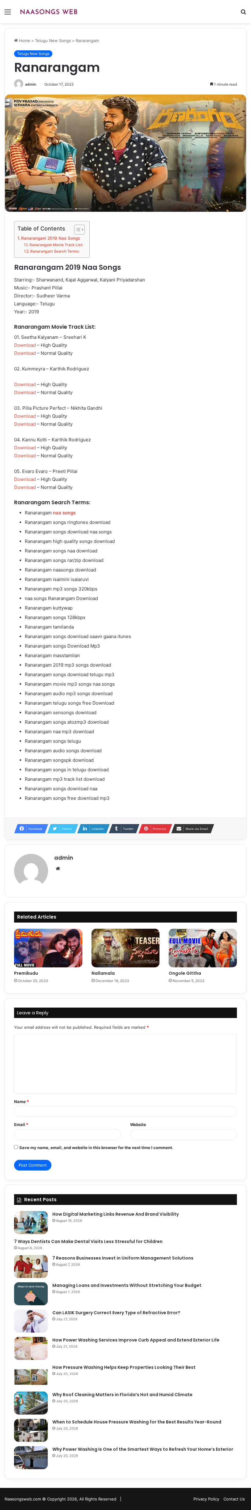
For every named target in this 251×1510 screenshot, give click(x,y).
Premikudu (26, 973)
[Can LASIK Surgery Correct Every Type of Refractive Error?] (31, 1321)
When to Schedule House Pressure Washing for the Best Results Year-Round (136, 1422)
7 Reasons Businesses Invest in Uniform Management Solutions (122, 1258)
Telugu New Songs (53, 40)
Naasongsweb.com (23, 1498)
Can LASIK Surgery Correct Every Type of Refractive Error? (116, 1313)
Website (138, 1124)
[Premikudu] (48, 948)
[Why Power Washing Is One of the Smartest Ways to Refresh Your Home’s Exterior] (31, 1457)
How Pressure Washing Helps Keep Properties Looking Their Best (124, 1367)
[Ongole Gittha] (203, 948)
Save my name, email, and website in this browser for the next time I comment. (96, 1147)
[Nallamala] (126, 948)
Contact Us (234, 1498)
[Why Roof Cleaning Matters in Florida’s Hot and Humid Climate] (31, 1403)
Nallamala (103, 973)
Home (24, 40)
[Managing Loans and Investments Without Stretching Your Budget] (31, 1293)
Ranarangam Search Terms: (54, 251)
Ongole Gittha (185, 973)
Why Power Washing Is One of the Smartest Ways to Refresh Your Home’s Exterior (142, 1449)
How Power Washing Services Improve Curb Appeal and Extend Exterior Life (135, 1340)
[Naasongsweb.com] (49, 11)
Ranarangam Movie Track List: (56, 244)
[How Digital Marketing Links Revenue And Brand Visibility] (31, 1222)
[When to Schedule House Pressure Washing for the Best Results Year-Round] (31, 1430)
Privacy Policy (206, 1498)
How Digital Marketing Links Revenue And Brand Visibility (115, 1214)
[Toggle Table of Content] (76, 229)
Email (21, 1124)
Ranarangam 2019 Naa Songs (50, 238)
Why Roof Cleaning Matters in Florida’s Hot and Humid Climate (122, 1395)
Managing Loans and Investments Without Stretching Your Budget (126, 1285)
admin (30, 84)
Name (21, 1101)
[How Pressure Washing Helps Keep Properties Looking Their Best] (31, 1375)
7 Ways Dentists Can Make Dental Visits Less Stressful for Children (88, 1241)
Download (25, 345)
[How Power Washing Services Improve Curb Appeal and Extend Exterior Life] (31, 1348)
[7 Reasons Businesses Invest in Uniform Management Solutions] (31, 1266)
